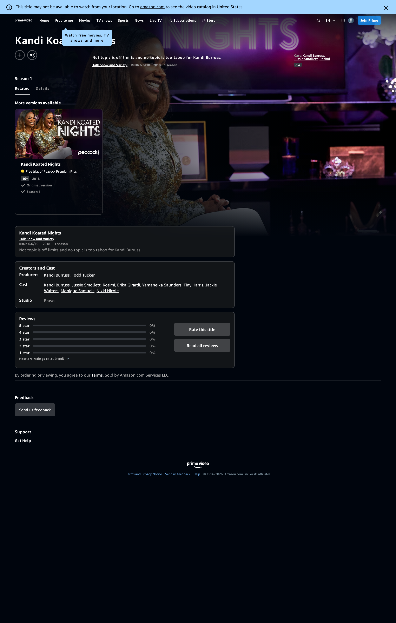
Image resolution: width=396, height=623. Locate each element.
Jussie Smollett (306, 59)
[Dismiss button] (386, 8)
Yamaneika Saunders (162, 285)
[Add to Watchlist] (20, 55)
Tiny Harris (193, 285)
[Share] (32, 55)
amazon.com (152, 6)
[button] (44, 358)
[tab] (22, 88)
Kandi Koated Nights (59, 134)
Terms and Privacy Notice (144, 474)
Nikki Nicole (108, 290)
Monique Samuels (77, 290)
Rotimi (324, 59)
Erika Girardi (128, 285)
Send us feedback (177, 474)
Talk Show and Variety (109, 65)
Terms (97, 375)
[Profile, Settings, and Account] (351, 20)
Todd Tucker (83, 275)
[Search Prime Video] (319, 20)
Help (196, 474)
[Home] (23, 20)
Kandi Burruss (313, 55)
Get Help (23, 440)
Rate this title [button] (202, 329)
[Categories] (343, 20)
